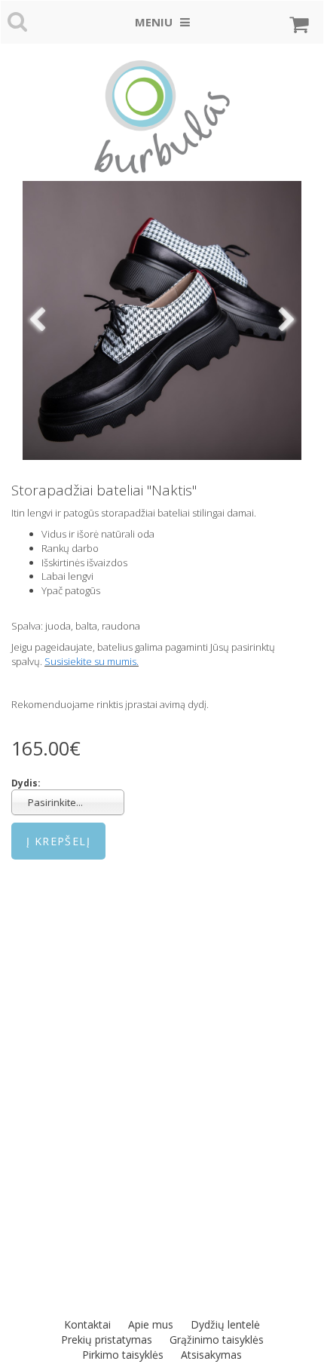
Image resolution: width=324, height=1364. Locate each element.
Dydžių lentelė (225, 1324)
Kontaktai (87, 1324)
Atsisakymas (211, 1354)
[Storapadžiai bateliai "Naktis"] (162, 320)
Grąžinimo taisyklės (217, 1339)
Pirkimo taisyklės (123, 1354)
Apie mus (150, 1324)
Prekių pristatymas (106, 1339)
